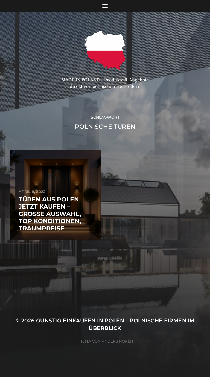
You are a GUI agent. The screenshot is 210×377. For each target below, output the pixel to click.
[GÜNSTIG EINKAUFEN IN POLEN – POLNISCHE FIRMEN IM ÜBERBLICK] (105, 50)
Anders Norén (117, 341)
